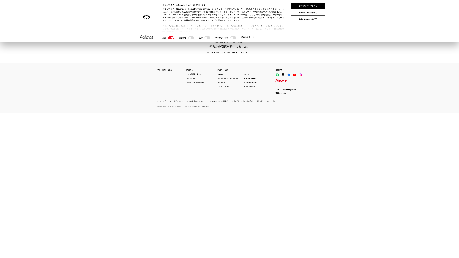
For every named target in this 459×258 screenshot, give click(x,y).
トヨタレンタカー (224, 87)
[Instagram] (300, 75)
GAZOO (220, 74)
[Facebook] (289, 75)
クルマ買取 (221, 82)
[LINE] (277, 75)
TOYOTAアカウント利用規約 (218, 101)
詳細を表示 (246, 37)
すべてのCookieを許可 (308, 6)
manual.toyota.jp (196, 9)
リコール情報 (271, 101)
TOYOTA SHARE (250, 78)
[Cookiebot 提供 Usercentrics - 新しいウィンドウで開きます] (146, 37)
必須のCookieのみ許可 (308, 19)
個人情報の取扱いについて (196, 101)
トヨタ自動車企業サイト (194, 74)
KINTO (246, 74)
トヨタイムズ (190, 78)
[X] (283, 75)
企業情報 (260, 101)
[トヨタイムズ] (281, 81)
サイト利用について (176, 101)
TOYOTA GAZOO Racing (195, 82)
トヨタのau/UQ (249, 87)
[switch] (191, 37)
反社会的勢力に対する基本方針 (242, 101)
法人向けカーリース (250, 82)
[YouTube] (294, 75)
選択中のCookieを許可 (308, 12)
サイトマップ (161, 101)
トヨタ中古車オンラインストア (228, 78)
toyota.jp (181, 9)
